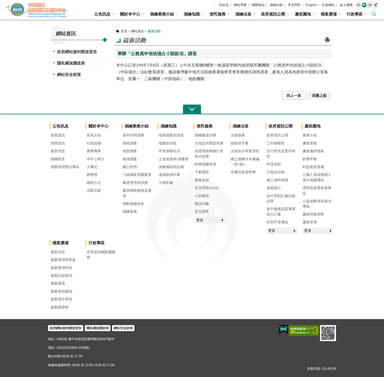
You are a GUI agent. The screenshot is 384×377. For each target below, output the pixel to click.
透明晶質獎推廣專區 (317, 190)
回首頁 (224, 5)
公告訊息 (102, 14)
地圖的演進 (168, 143)
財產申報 (310, 159)
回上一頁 (294, 96)
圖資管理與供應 (135, 183)
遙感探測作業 (169, 175)
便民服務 (218, 14)
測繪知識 (192, 14)
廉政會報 (310, 143)
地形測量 (130, 151)
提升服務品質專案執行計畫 (281, 211)
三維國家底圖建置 (137, 175)
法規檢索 (238, 135)
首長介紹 (94, 135)
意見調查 (202, 212)
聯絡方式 (94, 183)
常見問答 (294, 5)
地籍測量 (130, 143)
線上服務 (346, 5)
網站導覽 (240, 5)
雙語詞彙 (202, 204)
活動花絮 (94, 190)
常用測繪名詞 (169, 151)
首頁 (124, 31)
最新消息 (58, 151)
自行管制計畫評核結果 (281, 198)
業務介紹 (310, 135)
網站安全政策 (69, 74)
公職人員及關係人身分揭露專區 (317, 177)
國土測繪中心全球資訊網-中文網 (37, 10)
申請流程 (274, 164)
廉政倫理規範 (313, 151)
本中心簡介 (96, 159)
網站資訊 (137, 31)
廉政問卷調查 (313, 214)
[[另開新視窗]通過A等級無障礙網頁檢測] (304, 330)
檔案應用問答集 (63, 260)
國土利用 (130, 167)
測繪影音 (58, 159)
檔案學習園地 (61, 291)
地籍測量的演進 (171, 135)
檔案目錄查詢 (61, 276)
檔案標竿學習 (61, 299)
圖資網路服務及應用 (137, 193)
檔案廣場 (329, 14)
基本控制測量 (133, 135)
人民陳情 (202, 196)
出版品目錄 (276, 172)
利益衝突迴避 (313, 167)
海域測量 (130, 159)
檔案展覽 (58, 283)
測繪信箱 (276, 5)
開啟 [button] (192, 109)
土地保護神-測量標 (174, 159)
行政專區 (355, 14)
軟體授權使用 (205, 164)
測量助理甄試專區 (65, 167)
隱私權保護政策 (71, 63)
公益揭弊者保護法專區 (317, 203)
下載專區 (202, 172)
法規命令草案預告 (245, 151)
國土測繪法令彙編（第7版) (245, 161)
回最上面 (319, 96)
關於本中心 (130, 14)
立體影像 (166, 183)
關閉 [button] (375, 5)
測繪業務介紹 (162, 14)
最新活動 (154, 31)
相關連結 (258, 5)
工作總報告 (276, 143)
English (311, 5)
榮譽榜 (92, 175)
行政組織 (94, 143)
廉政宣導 (310, 222)
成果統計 (274, 188)
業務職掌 (94, 151)
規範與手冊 (240, 143)
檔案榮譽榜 (60, 307)
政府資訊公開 (273, 14)
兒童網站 (328, 5)
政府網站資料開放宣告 (77, 51)
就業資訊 (58, 135)
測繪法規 (243, 14)
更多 (199, 220)
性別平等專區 (277, 222)
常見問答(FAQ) (207, 188)
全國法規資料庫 (243, 172)
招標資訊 (58, 143)
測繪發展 (130, 212)
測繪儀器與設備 (171, 167)
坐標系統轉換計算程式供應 (209, 153)
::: (214, 4)
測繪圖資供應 (205, 135)
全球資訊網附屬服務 (101, 254)
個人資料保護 (277, 180)
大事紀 (92, 167)
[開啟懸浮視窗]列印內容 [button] (327, 40)
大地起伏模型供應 (209, 143)
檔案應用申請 (61, 268)
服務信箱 (202, 180)
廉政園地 (303, 14)
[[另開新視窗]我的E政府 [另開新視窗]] (283, 329)
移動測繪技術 (133, 204)
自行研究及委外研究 (281, 153)
